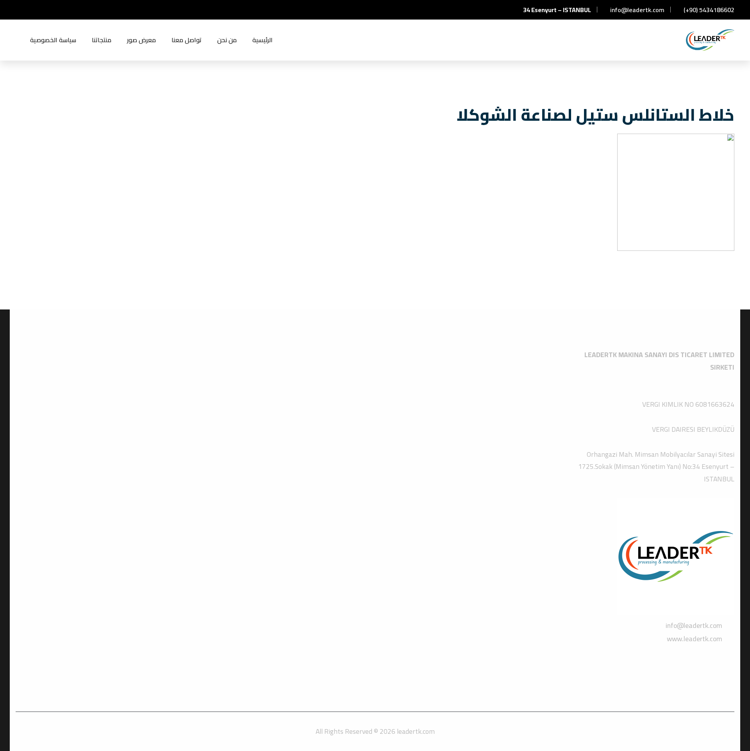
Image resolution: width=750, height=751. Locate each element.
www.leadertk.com (694, 638)
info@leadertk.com (636, 10)
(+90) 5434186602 (708, 10)
